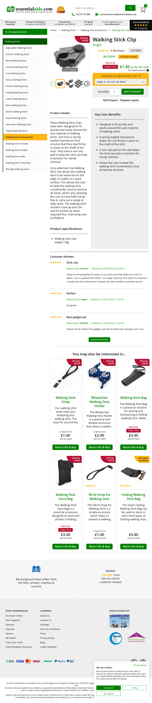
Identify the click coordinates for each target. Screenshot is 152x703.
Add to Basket (132, 91)
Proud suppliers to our (112, 23)
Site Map (44, 624)
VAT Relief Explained (136, 70)
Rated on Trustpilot (141, 25)
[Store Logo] (30, 10)
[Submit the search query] (130, 8)
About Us (45, 615)
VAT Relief (11, 637)
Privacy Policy (47, 637)
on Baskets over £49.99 (65, 23)
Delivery (10, 624)
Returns (10, 633)
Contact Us (45, 620)
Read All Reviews (99, 339)
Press (43, 633)
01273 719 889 (83, 14)
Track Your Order (14, 642)
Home (53, 30)
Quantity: (103, 91)
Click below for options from (119, 75)
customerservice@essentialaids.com (118, 14)
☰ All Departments (16, 32)
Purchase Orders (14, 615)
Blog (42, 642)
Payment (10, 629)
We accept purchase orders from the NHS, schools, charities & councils (36, 582)
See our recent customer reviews (110, 580)
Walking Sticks (68, 30)
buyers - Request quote (121, 100)
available (88, 23)
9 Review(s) (117, 50)
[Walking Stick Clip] (60, 83)
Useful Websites (48, 646)
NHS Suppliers (13, 620)
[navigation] (25, 32)
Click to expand (70, 69)
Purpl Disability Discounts (19, 646)
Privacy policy (140, 665)
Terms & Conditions (50, 629)
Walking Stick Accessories (94, 30)
